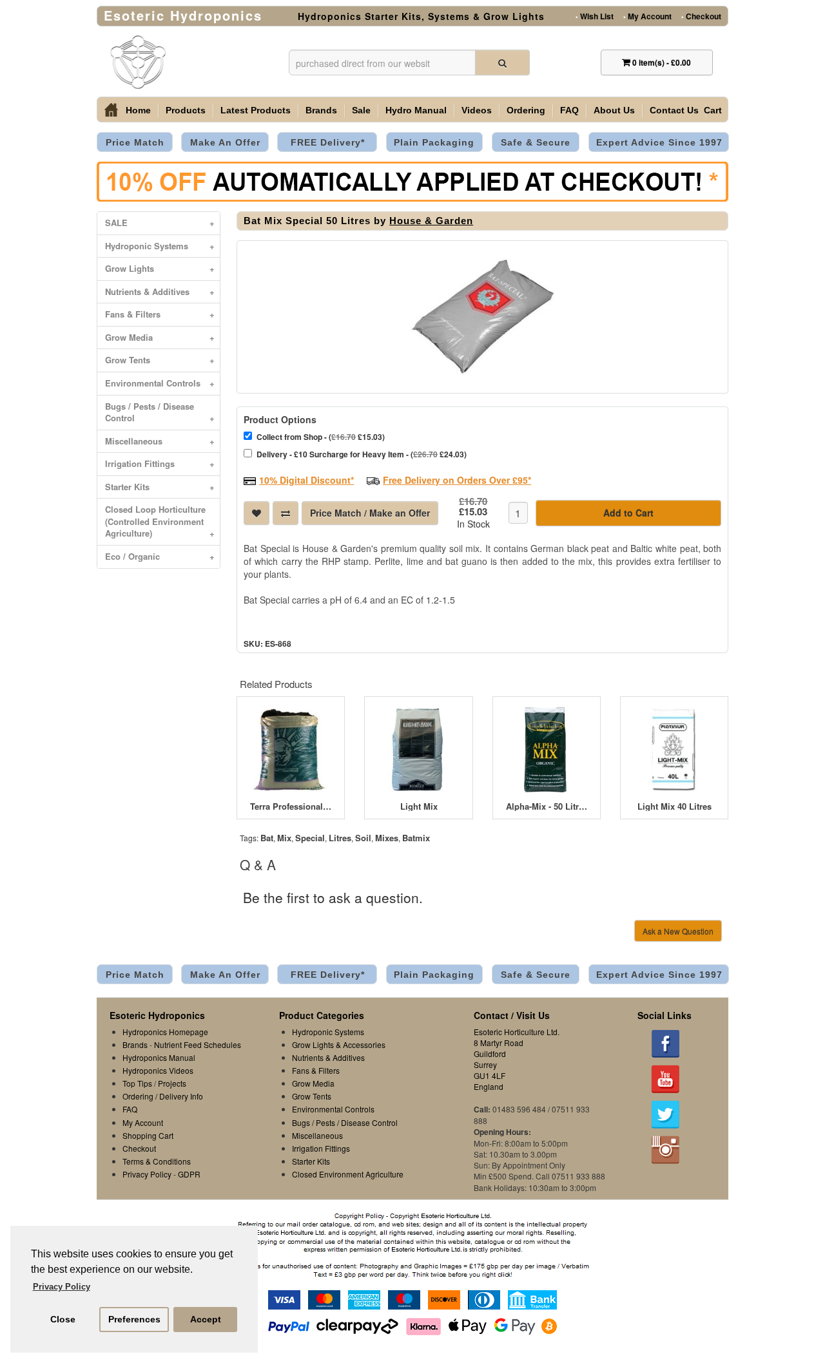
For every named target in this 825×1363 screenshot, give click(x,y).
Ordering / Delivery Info (162, 1096)
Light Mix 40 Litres (674, 806)
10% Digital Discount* (306, 479)
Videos (476, 110)
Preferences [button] (134, 1319)
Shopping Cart (147, 1135)
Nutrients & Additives (160, 291)
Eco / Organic (160, 556)
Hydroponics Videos (157, 1070)
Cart (713, 110)
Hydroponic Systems (160, 246)
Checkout (701, 15)
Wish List (595, 15)
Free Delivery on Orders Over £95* (457, 479)
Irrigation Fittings (160, 463)
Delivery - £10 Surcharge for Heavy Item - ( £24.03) (362, 454)
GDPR (189, 1173)
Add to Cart (628, 512)
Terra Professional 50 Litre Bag (290, 806)
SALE (160, 222)
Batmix (416, 838)
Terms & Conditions (156, 1161)
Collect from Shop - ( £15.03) (321, 437)
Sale (361, 110)
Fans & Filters (160, 314)
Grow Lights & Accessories (338, 1044)
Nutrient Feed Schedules (197, 1044)
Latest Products (255, 110)
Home (138, 110)
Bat (266, 838)
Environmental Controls (160, 383)
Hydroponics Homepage (165, 1031)
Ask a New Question (678, 931)
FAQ (569, 110)
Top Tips (137, 1083)
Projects (172, 1083)
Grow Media (160, 337)
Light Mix (419, 806)
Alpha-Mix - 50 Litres (546, 806)
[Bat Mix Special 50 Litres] (482, 317)
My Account (647, 15)
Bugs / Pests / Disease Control (160, 412)
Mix (284, 838)
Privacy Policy (146, 1173)
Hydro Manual (416, 110)
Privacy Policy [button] (61, 1287)
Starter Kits (160, 487)
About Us (614, 110)
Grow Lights (160, 268)
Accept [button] (205, 1319)
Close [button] (62, 1319)
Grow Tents (160, 360)
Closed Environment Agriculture (347, 1173)
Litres (340, 838)
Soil (363, 838)
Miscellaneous (160, 441)
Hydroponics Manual (158, 1057)
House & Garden (431, 220)
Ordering (526, 110)
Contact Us (674, 110)
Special (310, 838)
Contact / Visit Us (512, 1015)
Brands (321, 110)
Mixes (386, 838)
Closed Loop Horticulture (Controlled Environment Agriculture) (160, 521)
